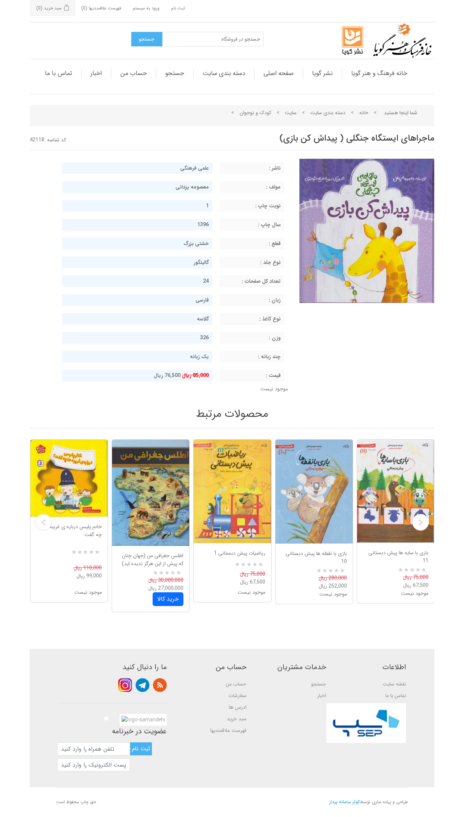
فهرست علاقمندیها (228, 730)
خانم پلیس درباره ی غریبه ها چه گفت (73, 531)
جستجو (174, 73)
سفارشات (237, 696)
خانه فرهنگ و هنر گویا (379, 73)
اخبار (96, 73)
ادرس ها (237, 707)
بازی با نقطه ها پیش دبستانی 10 (316, 557)
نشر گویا (322, 73)
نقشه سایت (394, 684)
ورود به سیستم (146, 8)
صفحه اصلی (279, 73)
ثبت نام (178, 8)
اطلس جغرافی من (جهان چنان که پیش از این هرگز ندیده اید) (152, 560)
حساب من (133, 73)
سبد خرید (236, 719)
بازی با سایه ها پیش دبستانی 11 (398, 557)
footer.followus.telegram (142, 685)
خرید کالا (168, 599)
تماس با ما (58, 73)
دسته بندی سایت (224, 73)
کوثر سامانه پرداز (345, 802)
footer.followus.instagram (125, 685)
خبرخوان (160, 685)
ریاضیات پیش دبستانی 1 (239, 553)
